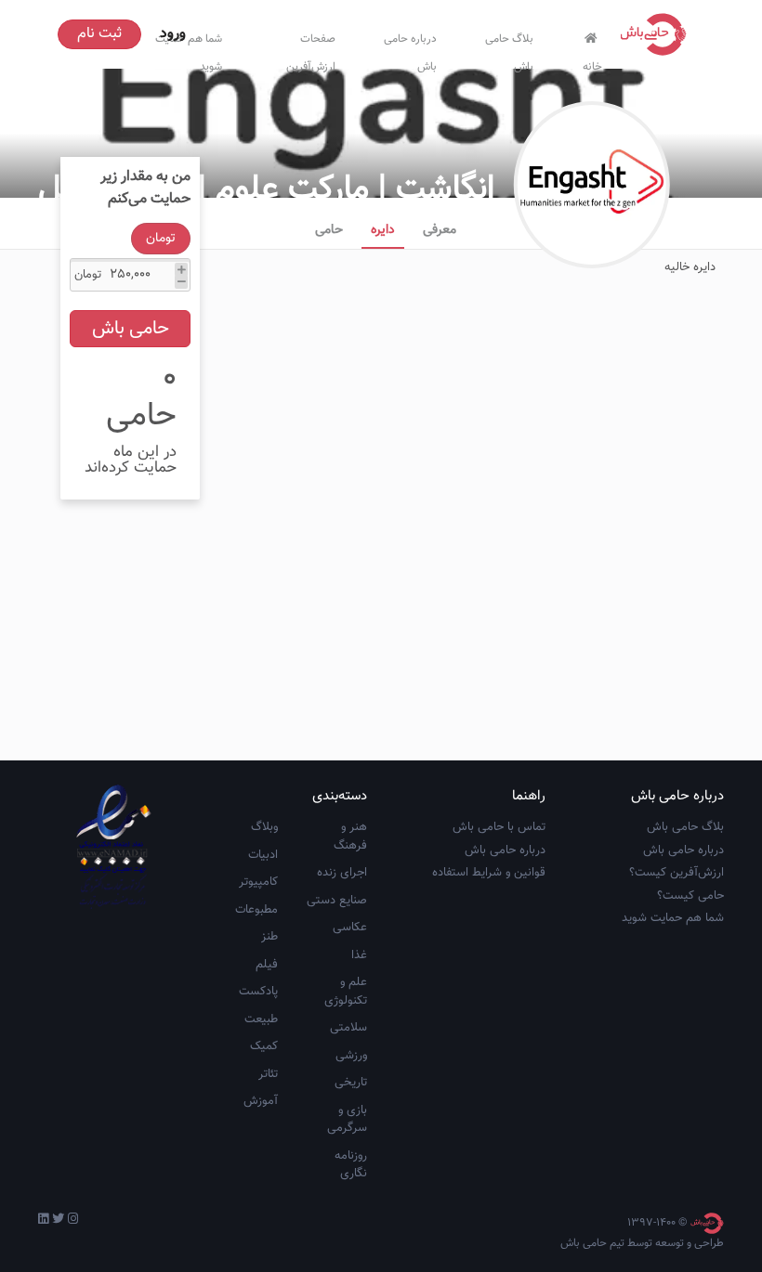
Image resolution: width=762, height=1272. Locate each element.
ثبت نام (99, 33)
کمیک (264, 1046)
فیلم (267, 964)
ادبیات (263, 855)
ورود (173, 33)
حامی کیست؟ (690, 896)
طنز (269, 937)
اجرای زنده (342, 872)
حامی (329, 230)
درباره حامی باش (410, 49)
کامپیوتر (258, 882)
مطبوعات (256, 910)
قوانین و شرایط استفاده (488, 872)
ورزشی (351, 1055)
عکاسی (350, 927)
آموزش (260, 1101)
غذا (359, 955)
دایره (383, 230)
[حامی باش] (658, 34)
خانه (592, 62)
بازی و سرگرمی (347, 1119)
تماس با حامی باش (499, 827)
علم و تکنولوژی (345, 991)
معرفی (439, 230)
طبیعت (261, 1019)
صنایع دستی (337, 900)
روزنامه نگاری (351, 1165)
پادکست (258, 991)
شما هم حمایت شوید (673, 918)
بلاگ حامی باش (509, 49)
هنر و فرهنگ (350, 836)
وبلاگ (264, 827)
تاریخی (351, 1082)
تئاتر (268, 1074)
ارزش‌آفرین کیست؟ (676, 872)
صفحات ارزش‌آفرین (310, 49)
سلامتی (348, 1028)
